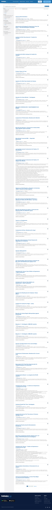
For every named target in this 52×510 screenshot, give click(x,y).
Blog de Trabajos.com (38, 501)
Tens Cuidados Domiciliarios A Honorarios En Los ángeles (27, 466)
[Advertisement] (30, 12)
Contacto (31, 1)
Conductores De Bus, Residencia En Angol (26, 230)
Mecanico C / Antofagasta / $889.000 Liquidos (26, 324)
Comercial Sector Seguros (7, 16)
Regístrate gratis (47, 1)
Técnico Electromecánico (21, 16)
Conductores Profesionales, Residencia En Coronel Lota (27, 354)
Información (36, 497)
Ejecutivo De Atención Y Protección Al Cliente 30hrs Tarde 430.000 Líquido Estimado (28, 128)
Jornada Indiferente (7, 28)
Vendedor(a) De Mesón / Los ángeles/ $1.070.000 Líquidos (27, 375)
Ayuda (45, 497)
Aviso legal (45, 498)
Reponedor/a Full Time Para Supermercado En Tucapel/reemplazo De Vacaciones (26, 365)
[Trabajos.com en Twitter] (47, 507)
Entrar (40, 1)
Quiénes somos (37, 498)
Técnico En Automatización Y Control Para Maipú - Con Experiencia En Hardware (27, 477)
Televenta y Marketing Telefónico (8, 15)
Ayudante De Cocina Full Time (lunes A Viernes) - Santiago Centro (27, 415)
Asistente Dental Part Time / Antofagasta (25, 404)
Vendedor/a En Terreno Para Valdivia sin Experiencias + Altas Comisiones (25, 283)
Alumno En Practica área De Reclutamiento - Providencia (26, 425)
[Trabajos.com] (4, 2)
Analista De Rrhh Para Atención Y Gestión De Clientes (26, 38)
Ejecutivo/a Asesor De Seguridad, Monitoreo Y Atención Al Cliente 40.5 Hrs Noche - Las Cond (26, 199)
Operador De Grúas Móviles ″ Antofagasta (25, 97)
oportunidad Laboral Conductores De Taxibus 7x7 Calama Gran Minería (27, 160)
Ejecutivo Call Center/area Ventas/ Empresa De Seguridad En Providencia (26, 241)
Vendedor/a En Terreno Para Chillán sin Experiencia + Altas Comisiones (28, 272)
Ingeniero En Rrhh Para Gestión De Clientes (26, 81)
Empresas (27, 1)
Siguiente (35, 486)
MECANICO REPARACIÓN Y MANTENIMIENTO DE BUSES (27, 108)
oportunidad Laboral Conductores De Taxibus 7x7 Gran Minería (27, 150)
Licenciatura (7, 21)
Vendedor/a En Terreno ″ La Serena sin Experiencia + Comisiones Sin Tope (27, 386)
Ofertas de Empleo (16, 1)
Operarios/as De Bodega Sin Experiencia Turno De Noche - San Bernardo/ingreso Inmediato (27, 27)
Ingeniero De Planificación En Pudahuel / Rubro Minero (27, 293)
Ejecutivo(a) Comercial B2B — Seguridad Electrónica (25, 139)
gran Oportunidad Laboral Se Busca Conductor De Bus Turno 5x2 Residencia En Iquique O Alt (27, 261)
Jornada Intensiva (7, 29)
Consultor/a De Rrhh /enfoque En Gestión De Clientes (26, 55)
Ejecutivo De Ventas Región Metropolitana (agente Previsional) (27, 314)
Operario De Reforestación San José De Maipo (26, 343)
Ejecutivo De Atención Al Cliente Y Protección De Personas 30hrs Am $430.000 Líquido (27, 210)
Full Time (6, 27)
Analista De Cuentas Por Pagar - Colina (25, 303)
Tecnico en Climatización (21, 220)
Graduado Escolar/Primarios (8, 23)
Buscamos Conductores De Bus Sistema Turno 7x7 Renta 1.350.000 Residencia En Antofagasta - (27, 436)
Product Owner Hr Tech (21, 71)
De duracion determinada (8, 32)
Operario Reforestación (21, 250)
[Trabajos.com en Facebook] (45, 507)
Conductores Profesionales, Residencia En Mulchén (28, 117)
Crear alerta (47, 6)
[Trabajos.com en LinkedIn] (49, 507)
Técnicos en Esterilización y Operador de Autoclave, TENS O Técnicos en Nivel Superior (28, 189)
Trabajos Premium (22, 1)
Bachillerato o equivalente (8, 22)
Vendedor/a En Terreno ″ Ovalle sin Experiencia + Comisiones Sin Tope (27, 447)
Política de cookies (47, 501)
